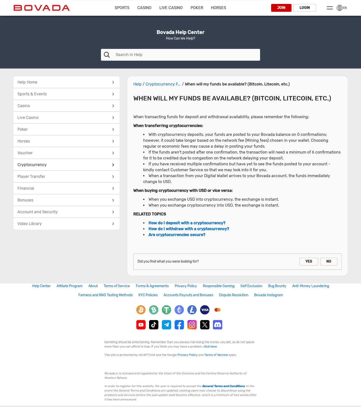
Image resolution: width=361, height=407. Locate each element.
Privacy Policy (186, 286)
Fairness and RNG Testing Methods (105, 295)
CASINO (144, 7)
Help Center (41, 286)
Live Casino (171, 7)
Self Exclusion (251, 286)
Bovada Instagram (268, 295)
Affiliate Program (69, 286)
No (328, 261)
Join (281, 8)
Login (305, 8)
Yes (308, 261)
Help (137, 84)
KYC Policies (148, 295)
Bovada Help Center (180, 32)
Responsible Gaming (219, 286)
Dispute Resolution (233, 295)
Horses (218, 7)
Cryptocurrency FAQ (163, 84)
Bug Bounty (277, 286)
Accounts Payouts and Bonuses (188, 295)
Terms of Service (117, 286)
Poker (197, 7)
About (93, 286)
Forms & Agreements (152, 286)
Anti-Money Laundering (310, 286)
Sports (122, 7)
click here (210, 346)
